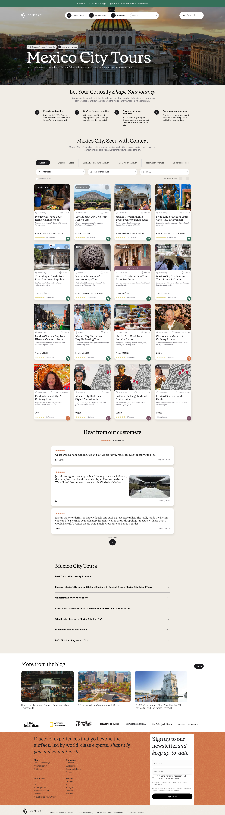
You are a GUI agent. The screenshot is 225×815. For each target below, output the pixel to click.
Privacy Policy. (157, 785)
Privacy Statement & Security (61, 812)
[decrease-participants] (180, 178)
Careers (69, 772)
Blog (35, 781)
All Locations (43, 163)
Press (68, 775)
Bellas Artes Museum (181, 163)
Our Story (70, 762)
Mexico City (51, 47)
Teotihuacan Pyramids (155, 163)
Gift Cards (38, 769)
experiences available (68, 47)
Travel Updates (40, 787)
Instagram (70, 787)
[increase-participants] (187, 178)
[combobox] (61, 172)
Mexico (43, 47)
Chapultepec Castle (66, 163)
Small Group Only (45, 179)
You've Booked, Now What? (45, 797)
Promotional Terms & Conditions (110, 812)
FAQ (35, 784)
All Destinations (33, 47)
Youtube (69, 793)
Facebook (69, 781)
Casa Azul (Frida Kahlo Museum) (96, 163)
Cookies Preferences (136, 812)
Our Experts (71, 766)
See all (199, 666)
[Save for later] (66, 187)
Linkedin (69, 790)
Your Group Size (170, 178)
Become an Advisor (41, 790)
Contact (37, 793)
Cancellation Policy (85, 812)
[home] (32, 17)
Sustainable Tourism (74, 769)
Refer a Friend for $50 (42, 762)
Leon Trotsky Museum (128, 163)
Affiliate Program (40, 766)
